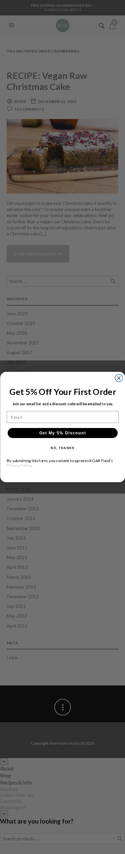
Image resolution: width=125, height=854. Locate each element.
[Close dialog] (119, 378)
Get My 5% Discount (62, 433)
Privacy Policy (19, 465)
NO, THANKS (62, 448)
